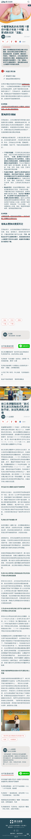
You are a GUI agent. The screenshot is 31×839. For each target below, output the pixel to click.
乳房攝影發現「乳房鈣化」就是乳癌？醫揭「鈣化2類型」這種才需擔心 (15, 808)
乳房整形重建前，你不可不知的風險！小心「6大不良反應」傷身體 (15, 787)
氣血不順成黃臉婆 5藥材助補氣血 (12, 379)
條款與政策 (20, 833)
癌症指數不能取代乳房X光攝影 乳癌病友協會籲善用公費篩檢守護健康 (15, 780)
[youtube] (17, 831)
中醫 (12, 324)
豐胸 (19, 320)
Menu (29, 834)
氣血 (5, 320)
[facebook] (14, 831)
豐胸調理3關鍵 (10, 76)
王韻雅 (8, 36)
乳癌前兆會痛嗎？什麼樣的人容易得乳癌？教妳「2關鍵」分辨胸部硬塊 (15, 366)
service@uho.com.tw (19, 827)
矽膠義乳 (13, 739)
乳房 (12, 320)
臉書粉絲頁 (26, 84)
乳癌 (5, 739)
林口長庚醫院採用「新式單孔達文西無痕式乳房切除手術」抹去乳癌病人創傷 (15, 353)
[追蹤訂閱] (20, 42)
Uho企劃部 (10, 417)
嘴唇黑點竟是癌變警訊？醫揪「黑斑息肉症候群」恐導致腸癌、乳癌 (15, 801)
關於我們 (12, 833)
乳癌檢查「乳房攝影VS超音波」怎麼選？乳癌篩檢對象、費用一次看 (15, 360)
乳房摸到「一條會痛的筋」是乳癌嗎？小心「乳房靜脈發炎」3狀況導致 (15, 794)
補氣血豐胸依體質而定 (13, 79)
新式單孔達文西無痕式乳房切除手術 (14, 736)
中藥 (5, 324)
